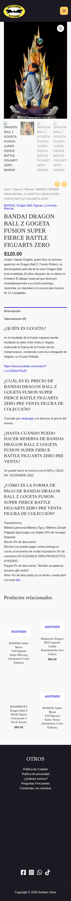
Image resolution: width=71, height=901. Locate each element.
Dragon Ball (24, 205)
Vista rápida (18, 635)
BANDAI (41, 189)
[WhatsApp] (39, 872)
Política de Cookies (35, 769)
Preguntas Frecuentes (35, 783)
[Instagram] (31, 872)
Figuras (17, 189)
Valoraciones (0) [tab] (15, 318)
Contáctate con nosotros (35, 788)
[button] (60, 28)
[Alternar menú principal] (64, 11)
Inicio (7, 189)
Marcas (29, 189)
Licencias (50, 205)
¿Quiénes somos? (36, 778)
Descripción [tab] (12, 311)
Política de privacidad (35, 774)
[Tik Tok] (47, 872)
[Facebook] (23, 872)
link (18, 580)
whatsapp (27, 418)
